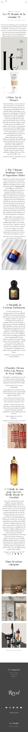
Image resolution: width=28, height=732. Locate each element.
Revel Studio (14, 726)
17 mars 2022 (10, 20)
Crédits (14, 676)
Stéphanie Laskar (21, 20)
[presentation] (4, 88)
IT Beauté (17, 11)
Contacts (14, 674)
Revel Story (14, 672)
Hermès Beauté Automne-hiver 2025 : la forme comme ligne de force (13, 635)
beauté (8, 650)
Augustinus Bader (20, 186)
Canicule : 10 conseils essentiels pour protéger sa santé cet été (13, 581)
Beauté (10, 11)
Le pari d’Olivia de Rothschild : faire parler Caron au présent (12, 608)
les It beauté (17, 650)
